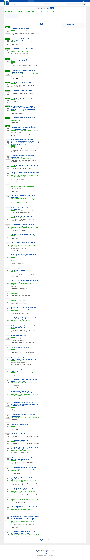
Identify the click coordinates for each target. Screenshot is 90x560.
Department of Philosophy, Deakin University (25, 349)
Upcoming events (14, 4)
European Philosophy (18, 113)
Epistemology (17, 212)
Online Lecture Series (16, 63)
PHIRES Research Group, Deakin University (24, 186)
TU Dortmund (18, 337)
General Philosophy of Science (20, 483)
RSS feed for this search (69, 24)
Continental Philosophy (30, 85)
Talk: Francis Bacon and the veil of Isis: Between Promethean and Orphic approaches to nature (24, 358)
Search (40, 4)
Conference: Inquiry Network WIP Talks (22, 216)
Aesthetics (27, 313)
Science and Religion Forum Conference (20, 452)
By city (51, 8)
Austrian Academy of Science (21, 51)
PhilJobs (36, 1)
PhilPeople (19, 1)
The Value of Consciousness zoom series (20, 259)
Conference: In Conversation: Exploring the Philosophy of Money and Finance (23, 27)
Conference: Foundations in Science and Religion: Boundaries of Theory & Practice (24, 448)
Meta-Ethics (28, 212)
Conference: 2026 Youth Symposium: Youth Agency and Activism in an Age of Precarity (25, 318)
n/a (16, 257)
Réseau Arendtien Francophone (22, 83)
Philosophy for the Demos (21, 300)
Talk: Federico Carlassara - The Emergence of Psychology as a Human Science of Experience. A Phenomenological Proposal (24, 127)
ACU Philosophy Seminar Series (18, 362)
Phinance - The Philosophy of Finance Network (25, 30)
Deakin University (19, 166)
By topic (38, 8)
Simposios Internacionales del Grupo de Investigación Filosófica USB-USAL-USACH (23, 179)
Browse (46, 4)
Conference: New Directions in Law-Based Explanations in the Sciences (22, 478)
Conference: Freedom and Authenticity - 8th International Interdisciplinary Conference (23, 118)
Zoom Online (18, 99)
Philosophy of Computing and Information (23, 160)
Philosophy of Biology (18, 302)
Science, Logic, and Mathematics (21, 502)
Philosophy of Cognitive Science (29, 342)
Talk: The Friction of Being (18, 185)
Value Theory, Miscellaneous (20, 288)
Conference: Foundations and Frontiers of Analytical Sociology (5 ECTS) (22, 225)
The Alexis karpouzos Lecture (17, 76)
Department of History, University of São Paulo (25, 460)
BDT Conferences (15, 385)
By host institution (45, 8)
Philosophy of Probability (24, 161)
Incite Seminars (18, 310)
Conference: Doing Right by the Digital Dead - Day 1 (25, 165)
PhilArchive (25, 1)
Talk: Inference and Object (18, 335)
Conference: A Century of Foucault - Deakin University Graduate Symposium (23, 346)
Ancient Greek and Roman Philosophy (22, 472)
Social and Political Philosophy (17, 34)
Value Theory (17, 101)
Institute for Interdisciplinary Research (23, 509)
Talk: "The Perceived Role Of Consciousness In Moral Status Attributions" (24, 255)
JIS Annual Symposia (15, 511)
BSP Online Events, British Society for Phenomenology (26, 130)
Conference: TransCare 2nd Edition (20, 440)
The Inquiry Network (19, 217)
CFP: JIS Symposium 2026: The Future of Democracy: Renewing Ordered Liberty (25, 507)
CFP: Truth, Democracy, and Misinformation (23, 234)
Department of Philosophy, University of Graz (25, 210)
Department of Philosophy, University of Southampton (27, 417)
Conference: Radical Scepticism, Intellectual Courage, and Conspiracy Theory (23, 532)
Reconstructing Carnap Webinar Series (19, 53)
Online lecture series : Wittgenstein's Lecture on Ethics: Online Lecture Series (24, 59)
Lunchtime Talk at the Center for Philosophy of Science (23, 524)
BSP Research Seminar (16, 132)
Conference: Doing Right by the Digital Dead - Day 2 (25, 292)
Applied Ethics (34, 33)
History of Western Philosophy (20, 219)
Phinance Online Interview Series (18, 32)
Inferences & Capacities (16, 338)
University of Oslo (19, 426)
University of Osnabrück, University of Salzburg (25, 91)
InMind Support (18, 120)
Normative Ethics (26, 264)
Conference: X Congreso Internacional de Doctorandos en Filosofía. (22, 269)
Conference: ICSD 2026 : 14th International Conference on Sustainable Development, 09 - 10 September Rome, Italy (24, 404)
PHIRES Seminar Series (16, 188)
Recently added (24, 4)
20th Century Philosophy (19, 65)
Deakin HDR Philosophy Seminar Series (19, 351)
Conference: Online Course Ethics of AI (21, 98)
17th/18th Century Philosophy (20, 204)
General (16, 55)
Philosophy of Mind (29, 93)
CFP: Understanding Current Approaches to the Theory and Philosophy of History (24, 458)
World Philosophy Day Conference (18, 248)
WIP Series (13, 286)
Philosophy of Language (30, 65)
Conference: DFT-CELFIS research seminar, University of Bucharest (22, 39)
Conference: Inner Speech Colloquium (21, 90)
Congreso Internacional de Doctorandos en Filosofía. (23, 274)
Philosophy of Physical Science (17, 484)
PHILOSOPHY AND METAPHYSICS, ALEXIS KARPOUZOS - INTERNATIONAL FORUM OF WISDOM (25, 74)
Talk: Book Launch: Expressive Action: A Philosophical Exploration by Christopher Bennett (24, 392)
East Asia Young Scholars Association (23, 320)
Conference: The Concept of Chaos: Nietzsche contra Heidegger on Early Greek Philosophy (24, 468)
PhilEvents (31, 1)
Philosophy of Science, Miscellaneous (22, 33)
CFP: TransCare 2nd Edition (18, 433)
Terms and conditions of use (45, 552)
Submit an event (54, 4)
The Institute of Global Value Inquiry (23, 328)
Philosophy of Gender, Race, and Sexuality (23, 330)
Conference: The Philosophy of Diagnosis (22, 498)
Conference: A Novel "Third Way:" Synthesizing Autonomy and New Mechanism (24, 423)
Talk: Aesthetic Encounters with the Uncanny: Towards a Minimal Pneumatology (23, 308)
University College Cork (20, 434)
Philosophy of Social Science (20, 230)
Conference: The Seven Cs (18, 299)
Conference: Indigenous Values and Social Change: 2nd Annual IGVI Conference (25, 326)
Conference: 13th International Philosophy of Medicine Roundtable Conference (23, 489)
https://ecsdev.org (19, 407)
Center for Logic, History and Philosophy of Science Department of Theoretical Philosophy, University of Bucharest (24, 42)
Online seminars (33, 4)
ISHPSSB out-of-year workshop (18, 427)
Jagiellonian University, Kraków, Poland (23, 158)
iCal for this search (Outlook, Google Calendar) (73, 25)
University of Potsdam (20, 62)
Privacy (45, 553)
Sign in (84, 1)
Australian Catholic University (21, 360)
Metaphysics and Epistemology (20, 181)
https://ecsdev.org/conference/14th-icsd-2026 (21, 409)
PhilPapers (13, 1)
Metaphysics (17, 150)
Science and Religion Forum (21, 450)
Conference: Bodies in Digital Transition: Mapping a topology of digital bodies (25, 380)
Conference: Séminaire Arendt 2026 (21, 82)
